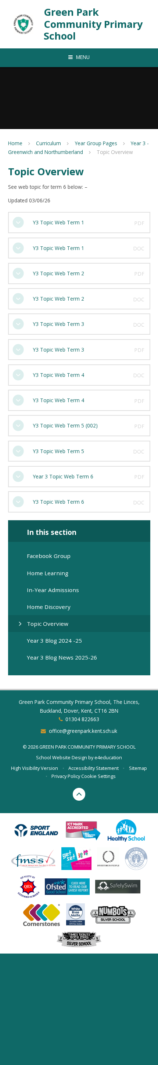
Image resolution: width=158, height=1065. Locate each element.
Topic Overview (115, 151)
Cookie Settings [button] (98, 776)
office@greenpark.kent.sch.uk (83, 730)
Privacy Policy (65, 776)
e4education (108, 757)
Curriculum (48, 143)
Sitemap (138, 768)
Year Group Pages (96, 143)
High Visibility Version (34, 768)
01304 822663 (82, 719)
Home (15, 143)
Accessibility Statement (93, 768)
